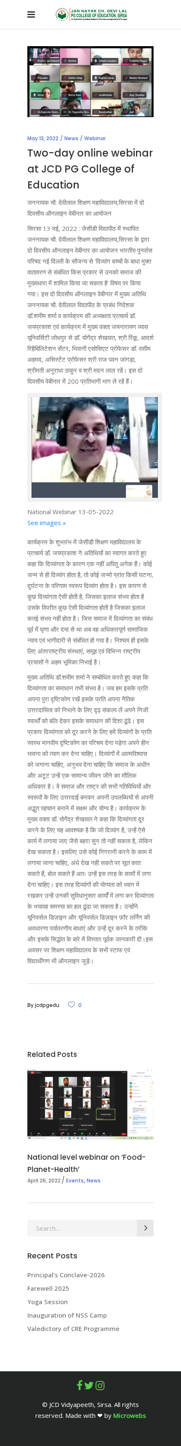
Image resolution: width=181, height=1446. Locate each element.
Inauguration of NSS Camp (67, 1315)
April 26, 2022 (44, 1180)
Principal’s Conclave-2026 (66, 1275)
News (71, 138)
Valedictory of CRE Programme (73, 1328)
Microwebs (129, 1415)
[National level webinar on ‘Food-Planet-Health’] (90, 1104)
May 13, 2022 (43, 138)
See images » (46, 522)
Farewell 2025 (48, 1288)
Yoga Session (47, 1301)
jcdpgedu (47, 1005)
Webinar (95, 138)
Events (75, 1180)
